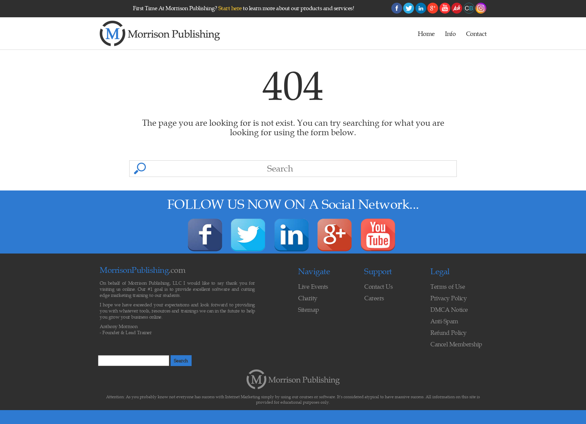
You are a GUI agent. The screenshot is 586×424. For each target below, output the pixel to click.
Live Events (313, 286)
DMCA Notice (449, 309)
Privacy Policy (448, 298)
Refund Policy (448, 332)
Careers (374, 298)
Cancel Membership (456, 344)
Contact (476, 33)
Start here (230, 8)
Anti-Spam (444, 321)
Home (426, 33)
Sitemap (308, 309)
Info (450, 33)
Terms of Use (447, 286)
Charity (307, 298)
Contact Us (378, 286)
